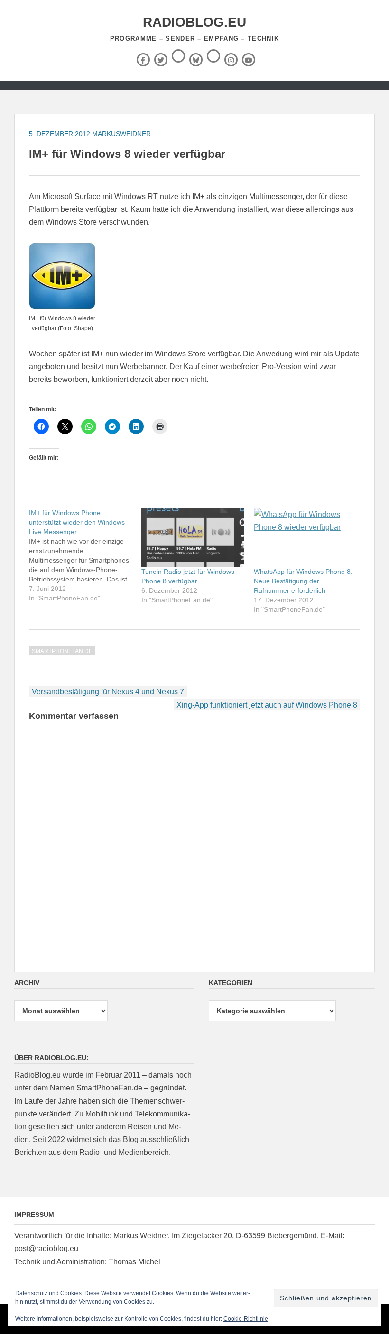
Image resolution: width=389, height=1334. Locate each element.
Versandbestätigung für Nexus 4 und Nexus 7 (108, 692)
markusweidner (121, 133)
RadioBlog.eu (194, 22)
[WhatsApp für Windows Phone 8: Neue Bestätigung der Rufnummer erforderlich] (305, 537)
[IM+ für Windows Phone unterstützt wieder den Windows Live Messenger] (85, 555)
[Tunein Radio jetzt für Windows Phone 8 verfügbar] (192, 537)
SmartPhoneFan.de (62, 651)
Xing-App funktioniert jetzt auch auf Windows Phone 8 (266, 705)
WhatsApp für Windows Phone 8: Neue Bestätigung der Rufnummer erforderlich (303, 581)
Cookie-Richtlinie (245, 1319)
